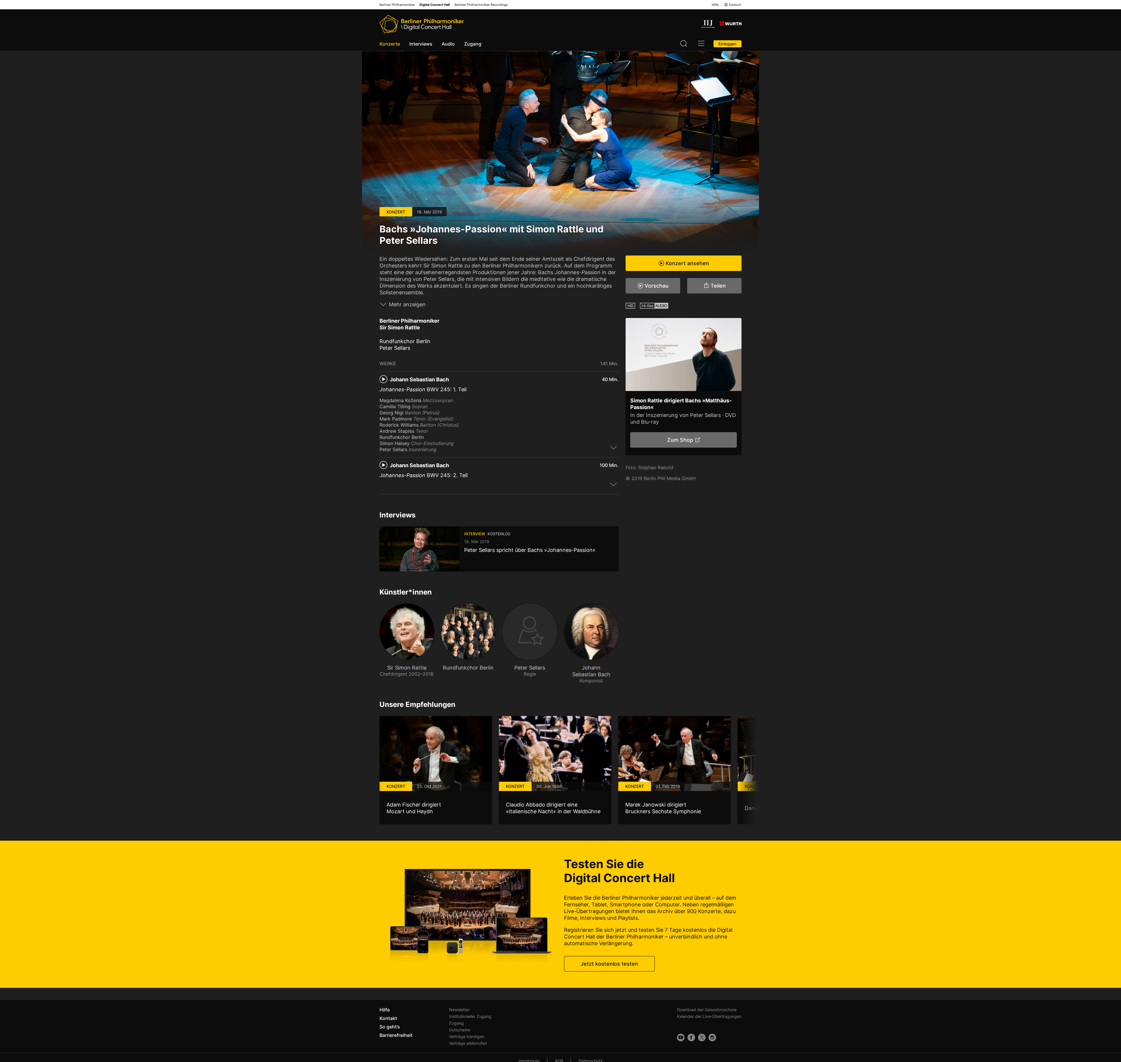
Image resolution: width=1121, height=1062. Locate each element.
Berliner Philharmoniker (397, 5)
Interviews (420, 44)
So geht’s (390, 1027)
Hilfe (715, 4)
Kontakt (388, 1018)
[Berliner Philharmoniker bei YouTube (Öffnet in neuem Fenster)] (681, 1037)
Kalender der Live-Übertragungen (709, 1016)
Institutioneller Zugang (470, 1016)
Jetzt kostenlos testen (609, 964)
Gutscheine (459, 1029)
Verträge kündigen (466, 1036)
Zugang (472, 44)
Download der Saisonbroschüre (707, 1009)
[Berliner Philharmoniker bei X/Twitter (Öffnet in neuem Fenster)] (702, 1037)
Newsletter (459, 1009)
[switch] (613, 447)
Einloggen (727, 43)
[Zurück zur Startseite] (422, 24)
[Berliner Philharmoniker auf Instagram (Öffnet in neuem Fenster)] (712, 1037)
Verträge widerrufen (468, 1043)
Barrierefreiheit (396, 1035)
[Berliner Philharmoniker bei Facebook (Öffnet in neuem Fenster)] (691, 1037)
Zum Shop (680, 440)
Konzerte (390, 44)
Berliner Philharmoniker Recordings (481, 5)
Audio (448, 44)
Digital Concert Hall (434, 5)
